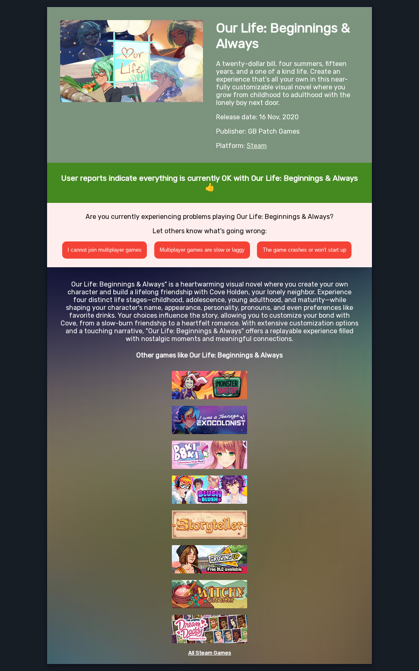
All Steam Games (209, 653)
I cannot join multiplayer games (105, 250)
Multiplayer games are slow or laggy (202, 250)
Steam (257, 146)
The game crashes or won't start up (304, 250)
